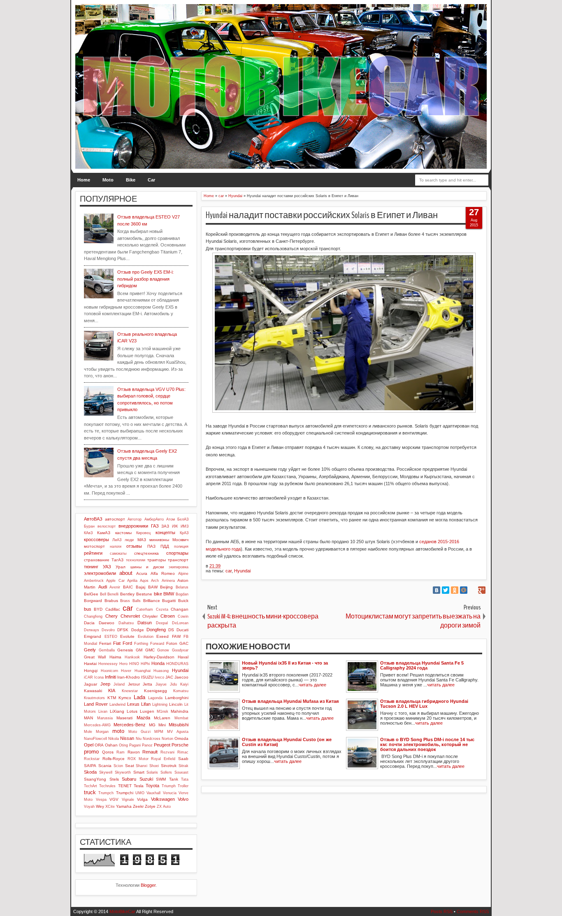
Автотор (135, 519)
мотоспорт (94, 546)
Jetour (134, 684)
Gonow (163, 650)
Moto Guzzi (139, 732)
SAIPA (90, 765)
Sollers (166, 772)
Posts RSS (442, 911)
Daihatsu (126, 623)
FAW (176, 636)
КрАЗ (184, 533)
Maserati (124, 718)
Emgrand (92, 636)
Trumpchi (124, 792)
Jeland (119, 684)
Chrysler (150, 616)
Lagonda (155, 698)
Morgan (102, 732)
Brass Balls (130, 601)
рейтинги (93, 553)
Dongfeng (156, 629)
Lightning (159, 704)
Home (83, 179)
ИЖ (175, 526)
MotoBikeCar (122, 911)
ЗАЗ (165, 526)
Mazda (143, 717)
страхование (96, 560)
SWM (161, 779)
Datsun (144, 622)
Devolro (108, 630)
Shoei (154, 766)
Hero (123, 664)
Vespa (101, 799)
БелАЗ (182, 519)
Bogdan (182, 594)
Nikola (113, 739)
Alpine (183, 574)
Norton (167, 739)
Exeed (162, 636)
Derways (91, 630)
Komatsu (180, 691)
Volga (142, 799)
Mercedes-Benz (130, 724)
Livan (102, 711)
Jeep (105, 683)
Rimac (182, 752)
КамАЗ (103, 532)
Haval (183, 657)
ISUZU (147, 677)
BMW (168, 593)
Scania (104, 765)
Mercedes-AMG (97, 725)
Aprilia (132, 581)
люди (129, 540)
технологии (135, 560)
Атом (170, 519)
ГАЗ (155, 525)
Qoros (108, 752)
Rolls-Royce (113, 758)
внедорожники (133, 525)
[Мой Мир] (463, 590)
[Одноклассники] (454, 590)
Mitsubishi (178, 724)
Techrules (107, 786)
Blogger (148, 885)
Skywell (105, 772)
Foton (171, 643)
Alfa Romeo (163, 573)
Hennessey (108, 664)
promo (91, 752)
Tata (184, 779)
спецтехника (146, 553)
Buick (183, 600)
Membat (181, 718)
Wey (100, 806)
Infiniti (110, 676)
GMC (150, 650)
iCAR (88, 677)
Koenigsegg (155, 690)
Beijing (166, 587)
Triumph (169, 786)
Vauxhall (153, 793)
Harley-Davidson (159, 657)
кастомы (123, 532)
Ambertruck (94, 581)
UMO (139, 793)
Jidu (173, 684)
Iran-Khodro (128, 677)
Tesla (139, 785)
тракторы (156, 560)
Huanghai (143, 671)
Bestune (144, 594)
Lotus (132, 711)
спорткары (177, 553)
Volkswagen (163, 799)
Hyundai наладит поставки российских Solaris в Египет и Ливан (322, 215)
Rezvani (167, 752)
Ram (120, 752)
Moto (108, 179)
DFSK (122, 630)
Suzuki (146, 779)
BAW (153, 587)
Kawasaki (93, 690)
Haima (115, 657)
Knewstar (130, 691)
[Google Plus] (481, 590)
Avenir (114, 587)
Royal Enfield (163, 759)
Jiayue (161, 684)
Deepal (162, 623)
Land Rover (96, 704)
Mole (88, 732)
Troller (183, 786)
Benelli (112, 594)
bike (158, 593)
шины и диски (147, 567)
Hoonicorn (109, 671)
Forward (157, 644)
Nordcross (151, 739)
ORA (99, 745)
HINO (134, 664)
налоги (115, 546)
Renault (150, 751)
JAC (169, 677)
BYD (98, 609)
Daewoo (106, 623)
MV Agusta (177, 732)
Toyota (152, 785)
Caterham (144, 609)
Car (151, 179)
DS (171, 630)
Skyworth (123, 772)
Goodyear (180, 650)
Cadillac (112, 609)
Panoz (147, 745)
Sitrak (183, 766)
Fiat (117, 643)
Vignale (128, 799)
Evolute (127, 636)
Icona (99, 677)
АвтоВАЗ (93, 518)
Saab (183, 758)
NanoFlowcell (95, 739)
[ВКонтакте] (436, 590)
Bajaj (140, 587)
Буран (89, 526)
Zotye (150, 806)
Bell (103, 594)
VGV (113, 799)
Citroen (167, 616)
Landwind (117, 704)
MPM (158, 732)
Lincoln (176, 704)
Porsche (180, 744)
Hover (126, 671)
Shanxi (141, 766)
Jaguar (90, 684)
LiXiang (117, 711)
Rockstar (92, 759)
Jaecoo (181, 677)
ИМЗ (184, 526)
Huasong (161, 671)
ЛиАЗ (116, 540)
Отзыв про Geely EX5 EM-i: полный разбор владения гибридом (145, 279)
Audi (102, 586)
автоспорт (115, 519)
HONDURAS (177, 664)
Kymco (124, 697)
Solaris (152, 772)
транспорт (178, 560)
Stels (114, 779)
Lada (139, 697)
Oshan (111, 745)
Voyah (89, 806)
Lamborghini (176, 697)
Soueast (181, 772)
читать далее (312, 684)
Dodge (137, 630)
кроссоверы (96, 539)
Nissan (127, 738)
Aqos (144, 581)
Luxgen (147, 711)
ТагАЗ (117, 560)
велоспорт (107, 526)
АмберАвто (154, 519)
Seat (129, 765)
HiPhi (145, 664)
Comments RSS (473, 911)
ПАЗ (151, 546)
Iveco (159, 677)
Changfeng (93, 616)
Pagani (135, 745)
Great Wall (95, 657)
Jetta (147, 684)
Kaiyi (184, 684)
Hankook (132, 657)
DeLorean (180, 623)
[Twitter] (445, 590)
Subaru (129, 779)
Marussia (105, 718)
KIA (111, 690)
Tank (173, 779)
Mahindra (179, 711)
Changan (179, 609)
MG (152, 725)
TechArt (90, 786)
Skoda (90, 772)
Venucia (169, 793)
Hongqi (91, 670)
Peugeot (162, 744)
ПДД (164, 546)
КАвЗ (88, 533)
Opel (88, 744)
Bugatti (169, 600)
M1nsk (162, 711)
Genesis (125, 650)
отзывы (134, 546)
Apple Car (115, 581)
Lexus (133, 704)
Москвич (180, 539)
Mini (162, 725)
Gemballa (107, 650)
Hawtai (90, 663)
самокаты (118, 553)
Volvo (183, 799)
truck (90, 792)
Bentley (127, 594)
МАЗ (141, 539)
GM (139, 650)
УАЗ (107, 566)
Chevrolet (130, 616)
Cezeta (162, 609)
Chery (111, 616)
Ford (127, 643)
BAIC (128, 587)
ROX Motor (138, 759)
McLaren (162, 718)
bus (87, 609)
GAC (183, 643)
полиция (181, 546)
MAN (88, 718)
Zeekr (138, 806)
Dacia (89, 623)
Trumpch (106, 793)
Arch (155, 581)
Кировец (143, 533)
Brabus (111, 600)
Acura (141, 573)
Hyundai (242, 570)
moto (118, 731)
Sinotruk (168, 765)
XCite (110, 806)
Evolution (145, 637)
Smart (138, 772)
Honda (158, 663)
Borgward (93, 600)
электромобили (100, 573)
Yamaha (124, 806)
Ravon (134, 752)
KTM (111, 697)
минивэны (159, 539)
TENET (125, 785)
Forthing (141, 644)
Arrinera (168, 581)
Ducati (182, 630)
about (125, 573)
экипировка (178, 567)
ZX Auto (164, 806)
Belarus (182, 587)
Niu (139, 739)
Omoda (181, 738)
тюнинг (91, 566)
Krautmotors (94, 698)
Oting (123, 745)
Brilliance (151, 600)
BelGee (91, 594)
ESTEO (111, 637)
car (228, 570)
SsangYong (95, 779)
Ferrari (105, 643)
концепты (165, 532)
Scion (118, 766)
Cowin (183, 616)
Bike (130, 179)
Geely (90, 649)
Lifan (146, 704)
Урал (120, 567)
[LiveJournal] (472, 590)
